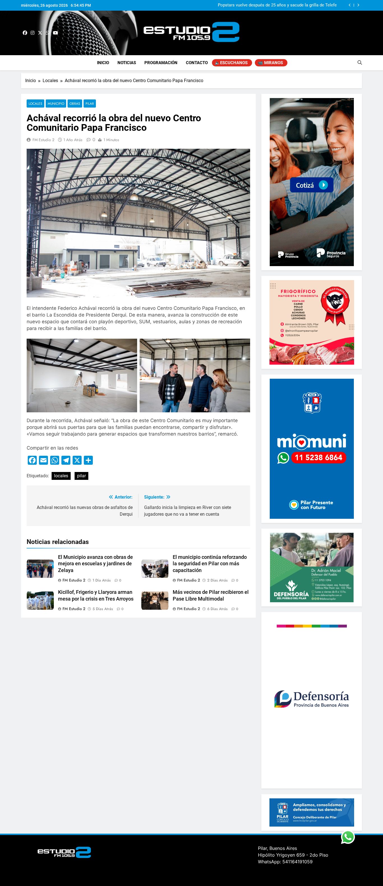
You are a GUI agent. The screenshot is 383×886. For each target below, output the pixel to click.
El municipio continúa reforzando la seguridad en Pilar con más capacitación (210, 563)
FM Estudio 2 (43, 140)
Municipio (56, 103)
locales (61, 475)
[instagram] (32, 33)
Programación (160, 62)
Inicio (103, 62)
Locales (35, 103)
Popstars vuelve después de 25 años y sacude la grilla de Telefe (277, 5)
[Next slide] (358, 5)
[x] (40, 33)
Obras (75, 103)
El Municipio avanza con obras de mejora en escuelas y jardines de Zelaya (95, 563)
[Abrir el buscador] (359, 62)
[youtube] (55, 33)
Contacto (197, 62)
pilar (81, 475)
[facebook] (25, 33)
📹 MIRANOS (270, 62)
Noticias (126, 62)
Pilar (90, 103)
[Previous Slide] (350, 5)
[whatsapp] (47, 33)
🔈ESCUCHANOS (231, 62)
